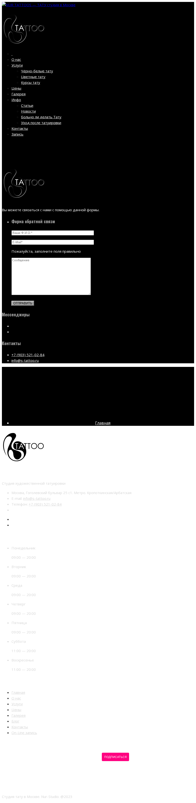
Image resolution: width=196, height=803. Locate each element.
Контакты (19, 128)
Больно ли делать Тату (41, 116)
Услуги (17, 65)
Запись (17, 134)
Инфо (16, 99)
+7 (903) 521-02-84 (27, 354)
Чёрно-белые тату (37, 70)
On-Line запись (24, 732)
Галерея (18, 93)
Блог (15, 721)
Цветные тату (33, 76)
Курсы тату (30, 82)
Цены (16, 88)
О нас (16, 59)
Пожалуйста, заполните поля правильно (46, 251)
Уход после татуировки (41, 122)
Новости (28, 111)
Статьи (27, 105)
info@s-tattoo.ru (25, 360)
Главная (102, 423)
